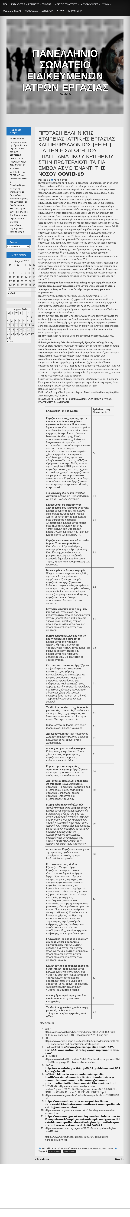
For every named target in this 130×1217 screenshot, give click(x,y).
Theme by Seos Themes (100, 1213)
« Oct (11, 293)
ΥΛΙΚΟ (105, 4)
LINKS (61, 11)
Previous (43, 1159)
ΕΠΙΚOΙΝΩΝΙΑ (75, 11)
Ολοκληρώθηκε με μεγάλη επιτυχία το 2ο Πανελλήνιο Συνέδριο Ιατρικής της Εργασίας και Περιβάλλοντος (19, 195)
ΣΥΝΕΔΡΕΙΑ (47, 11)
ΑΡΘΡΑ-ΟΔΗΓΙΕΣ (89, 4)
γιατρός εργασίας (55, 1151)
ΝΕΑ (5, 4)
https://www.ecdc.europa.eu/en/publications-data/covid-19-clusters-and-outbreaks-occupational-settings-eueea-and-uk (82, 1104)
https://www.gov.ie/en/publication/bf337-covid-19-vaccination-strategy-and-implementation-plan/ (82, 1050)
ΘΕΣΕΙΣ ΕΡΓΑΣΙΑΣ (12, 11)
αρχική (67, 1148)
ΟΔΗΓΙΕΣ (97, 1148)
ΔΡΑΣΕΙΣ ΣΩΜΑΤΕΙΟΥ (66, 4)
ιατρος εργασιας (69, 1151)
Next (119, 1159)
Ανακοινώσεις (57, 1148)
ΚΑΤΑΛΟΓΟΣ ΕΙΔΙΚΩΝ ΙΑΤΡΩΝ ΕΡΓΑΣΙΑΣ (31, 4)
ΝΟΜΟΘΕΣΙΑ (31, 11)
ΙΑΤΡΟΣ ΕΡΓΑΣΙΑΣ (79, 1148)
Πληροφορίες (108, 1148)
